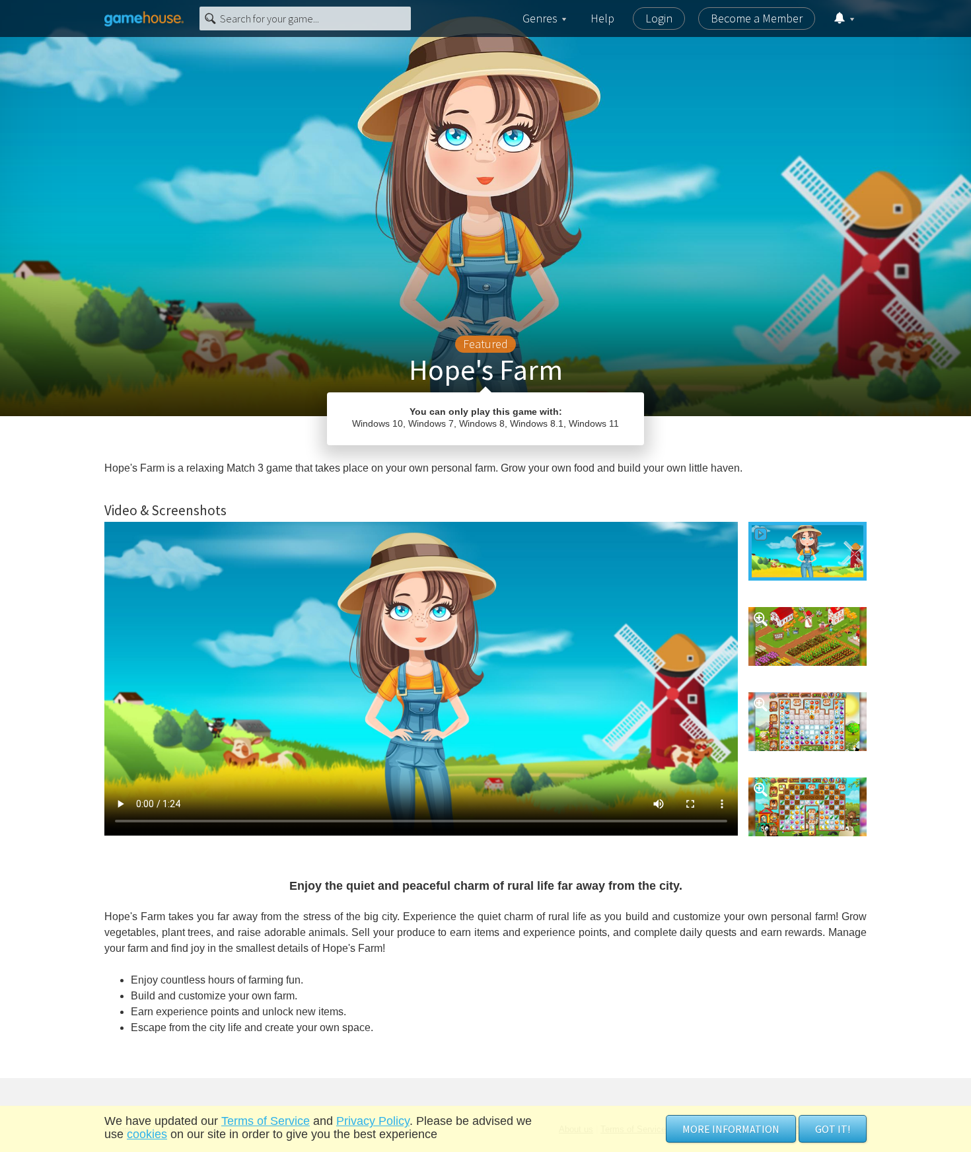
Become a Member (757, 18)
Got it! (832, 1128)
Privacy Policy (373, 1121)
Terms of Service (265, 1121)
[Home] (144, 18)
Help (602, 18)
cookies (147, 1134)
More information (730, 1128)
